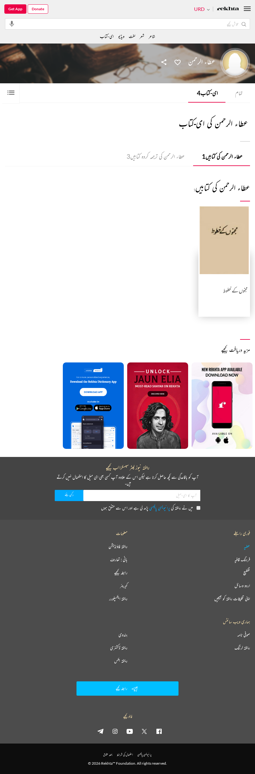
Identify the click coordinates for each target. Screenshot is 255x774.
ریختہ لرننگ (242, 647)
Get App (15, 9)
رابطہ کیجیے (121, 572)
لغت (132, 36)
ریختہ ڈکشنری (119, 647)
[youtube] (130, 731)
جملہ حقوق (107, 755)
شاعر (152, 36)
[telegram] (100, 731)
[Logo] (228, 9)
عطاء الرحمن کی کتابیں (222, 156)
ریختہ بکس (121, 660)
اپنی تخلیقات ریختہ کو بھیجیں (232, 598)
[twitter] (144, 731)
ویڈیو (121, 36)
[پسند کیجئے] (177, 61)
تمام (239, 93)
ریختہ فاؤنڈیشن (118, 546)
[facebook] (159, 731)
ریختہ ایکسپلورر (118, 598)
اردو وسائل (242, 585)
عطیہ (247, 546)
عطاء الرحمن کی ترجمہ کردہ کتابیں (156, 156)
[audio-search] (12, 24)
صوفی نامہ (243, 634)
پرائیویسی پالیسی (159, 508)
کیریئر (124, 585)
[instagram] (115, 731)
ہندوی (123, 634)
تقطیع (246, 572)
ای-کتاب (207, 93)
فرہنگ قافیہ (242, 559)
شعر (142, 36)
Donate (38, 9)
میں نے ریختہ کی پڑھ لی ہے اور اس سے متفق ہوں (147, 508)
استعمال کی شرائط (125, 755)
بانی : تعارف (119, 559)
